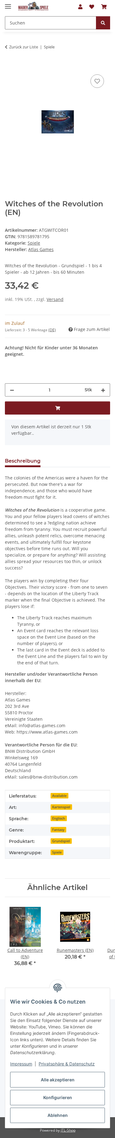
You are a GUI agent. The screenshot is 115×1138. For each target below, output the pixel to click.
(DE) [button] (52, 329)
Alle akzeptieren (58, 1079)
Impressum (21, 1063)
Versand (55, 299)
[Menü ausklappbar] (8, 4)
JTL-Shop (68, 1130)
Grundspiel (61, 841)
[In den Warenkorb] (10, 66)
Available (59, 796)
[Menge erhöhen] (103, 390)
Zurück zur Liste (23, 47)
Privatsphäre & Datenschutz (67, 1063)
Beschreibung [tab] (22, 461)
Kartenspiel (61, 807)
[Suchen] (103, 22)
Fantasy (58, 830)
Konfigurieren (57, 1097)
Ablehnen (58, 1115)
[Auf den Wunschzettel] (97, 81)
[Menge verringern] (12, 390)
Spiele (34, 243)
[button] (80, 7)
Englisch (58, 818)
